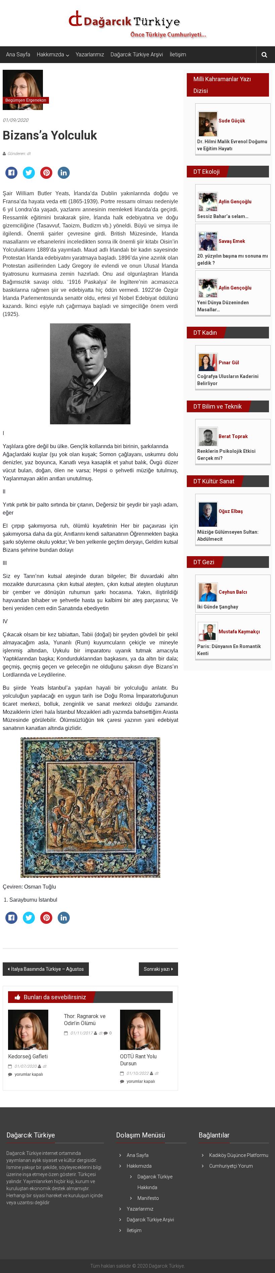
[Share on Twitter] (29, 177)
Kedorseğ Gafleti (28, 1056)
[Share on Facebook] (11, 177)
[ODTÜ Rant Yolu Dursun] (140, 1029)
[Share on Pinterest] (46, 177)
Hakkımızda (50, 54)
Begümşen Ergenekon (25, 100)
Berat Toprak (233, 436)
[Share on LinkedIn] (64, 177)
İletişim (178, 54)
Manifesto (148, 1198)
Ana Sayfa (18, 54)
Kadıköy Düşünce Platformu (238, 1155)
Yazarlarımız (90, 54)
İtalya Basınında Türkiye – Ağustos (47, 969)
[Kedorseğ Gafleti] (28, 1029)
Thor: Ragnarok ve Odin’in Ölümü (85, 1019)
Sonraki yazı (157, 969)
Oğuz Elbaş (231, 511)
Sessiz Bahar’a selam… (223, 216)
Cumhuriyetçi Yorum (231, 1166)
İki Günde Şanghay (217, 606)
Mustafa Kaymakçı (239, 631)
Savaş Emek (232, 241)
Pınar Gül (229, 362)
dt (44, 1066)
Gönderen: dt (19, 153)
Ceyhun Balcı (233, 592)
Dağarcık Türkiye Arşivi (137, 54)
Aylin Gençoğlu (235, 201)
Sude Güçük (232, 120)
